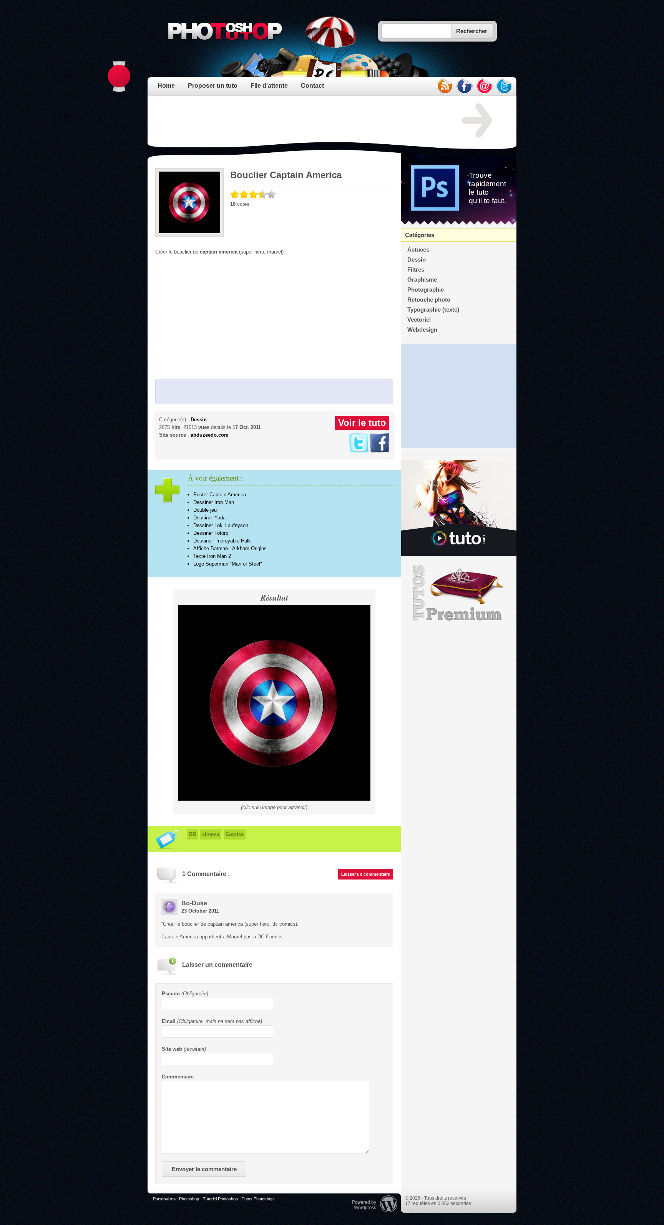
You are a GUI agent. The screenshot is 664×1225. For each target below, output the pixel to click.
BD (192, 834)
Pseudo (171, 993)
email (484, 86)
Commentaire (178, 1077)
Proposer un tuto (212, 85)
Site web (172, 1049)
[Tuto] (458, 508)
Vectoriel (419, 320)
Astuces (418, 250)
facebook (464, 86)
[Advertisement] (295, 120)
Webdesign (422, 330)
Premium (458, 593)
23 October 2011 (200, 911)
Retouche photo (428, 300)
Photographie (425, 290)
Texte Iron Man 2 (212, 556)
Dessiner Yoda (209, 518)
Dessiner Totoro (210, 533)
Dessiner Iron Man (213, 502)
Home (166, 85)
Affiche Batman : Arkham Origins (230, 548)
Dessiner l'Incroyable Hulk (222, 541)
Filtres (415, 270)
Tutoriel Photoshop (220, 1199)
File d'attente (269, 85)
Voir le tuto (362, 422)
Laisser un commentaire (365, 874)
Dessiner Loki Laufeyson (220, 525)
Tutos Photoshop (258, 1199)
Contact (312, 85)
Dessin (199, 419)
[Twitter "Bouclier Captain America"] (359, 451)
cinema (210, 834)
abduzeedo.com (210, 435)
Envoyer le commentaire (204, 1169)
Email (169, 1021)
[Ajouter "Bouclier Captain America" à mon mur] (379, 451)
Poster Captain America (219, 494)
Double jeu (205, 510)
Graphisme (422, 280)
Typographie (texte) (433, 310)
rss (444, 86)
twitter (504, 86)
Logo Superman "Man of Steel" (227, 564)
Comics (235, 834)
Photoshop (189, 1199)
